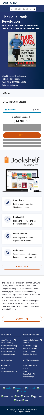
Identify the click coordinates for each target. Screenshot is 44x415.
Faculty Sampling (29, 348)
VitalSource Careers (8, 346)
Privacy (25, 368)
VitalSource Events (7, 348)
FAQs (3, 368)
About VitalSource (7, 340)
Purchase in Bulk (29, 346)
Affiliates (26, 343)
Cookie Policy (28, 374)
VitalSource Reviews (8, 354)
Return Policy (5, 365)
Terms (25, 371)
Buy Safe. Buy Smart (30, 354)
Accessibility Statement (31, 340)
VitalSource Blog (7, 351)
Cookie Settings (28, 377)
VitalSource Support (8, 371)
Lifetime (23, 109)
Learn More (22, 266)
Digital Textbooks (29, 351)
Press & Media (6, 343)
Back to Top (22, 318)
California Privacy (29, 365)
